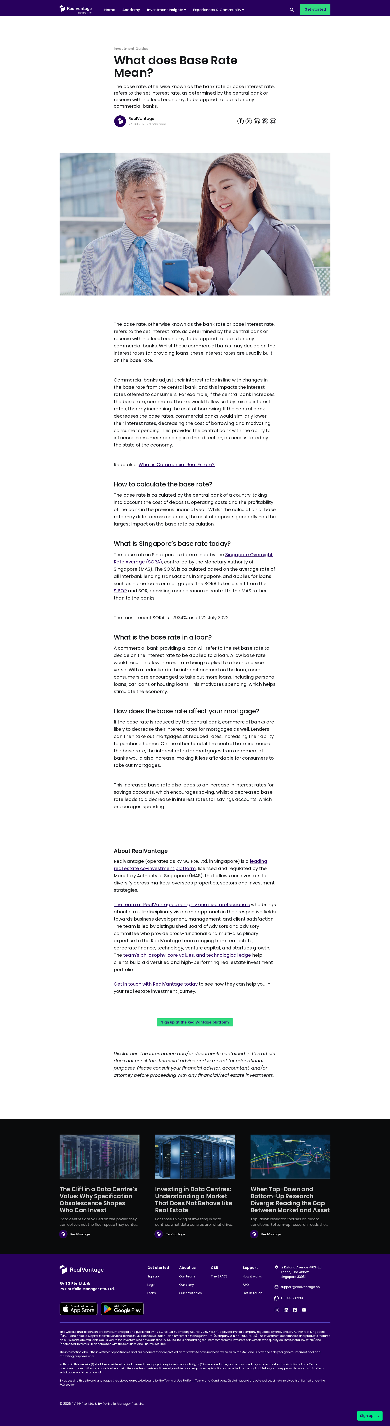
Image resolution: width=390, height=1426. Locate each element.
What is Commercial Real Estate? (177, 464)
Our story (186, 1284)
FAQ (246, 1284)
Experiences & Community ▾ (218, 9)
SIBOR (120, 591)
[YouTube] (304, 1310)
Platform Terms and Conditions (204, 1380)
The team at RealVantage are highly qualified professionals (182, 904)
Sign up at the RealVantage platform (195, 1022)
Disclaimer (235, 1380)
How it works (252, 1276)
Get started (315, 9)
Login (151, 1284)
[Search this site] (291, 9)
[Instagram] (277, 1310)
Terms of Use (173, 1380)
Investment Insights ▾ (166, 9)
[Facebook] (295, 1310)
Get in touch (252, 1293)
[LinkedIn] (286, 1310)
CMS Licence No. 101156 (149, 1336)
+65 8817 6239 (292, 1298)
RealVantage (141, 118)
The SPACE (219, 1276)
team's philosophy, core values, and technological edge (187, 955)
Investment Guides (131, 48)
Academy (131, 9)
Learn (151, 1293)
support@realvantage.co (300, 1287)
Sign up (153, 1276)
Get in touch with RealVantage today (156, 984)
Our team (187, 1276)
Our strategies (190, 1293)
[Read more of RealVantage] (120, 121)
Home (109, 9)
